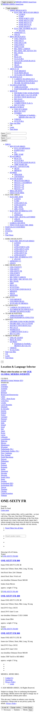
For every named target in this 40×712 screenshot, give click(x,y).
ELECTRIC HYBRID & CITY (25, 28)
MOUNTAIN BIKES (17, 146)
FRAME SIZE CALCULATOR (25, 95)
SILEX (16, 65)
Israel (3, 427)
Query (3, 133)
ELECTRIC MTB (16, 197)
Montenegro (5, 445)
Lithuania (4, 437)
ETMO (21, 16)
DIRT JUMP (18, 154)
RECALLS (18, 99)
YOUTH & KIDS (16, 179)
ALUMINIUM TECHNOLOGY (26, 81)
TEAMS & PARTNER (18, 85)
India (2, 423)
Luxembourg (5, 439)
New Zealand (5, 455)
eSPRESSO (18, 215)
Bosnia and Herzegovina (9, 395)
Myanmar (4, 447)
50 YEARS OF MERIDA (23, 75)
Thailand (4, 489)
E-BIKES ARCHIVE (17, 223)
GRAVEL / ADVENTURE (19, 166)
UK (6, 354)
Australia (4, 389)
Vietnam (4, 495)
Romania (4, 467)
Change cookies (15, 707)
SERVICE (13, 91)
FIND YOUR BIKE (17, 193)
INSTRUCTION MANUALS (25, 97)
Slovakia (4, 473)
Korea (3, 433)
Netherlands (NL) (7, 449)
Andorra (4, 385)
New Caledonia (6, 453)
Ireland (3, 425)
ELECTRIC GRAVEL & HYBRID (22, 217)
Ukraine (4, 491)
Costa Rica (5, 401)
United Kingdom (7, 493)
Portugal (4, 465)
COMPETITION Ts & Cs (23, 103)
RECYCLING (19, 105)
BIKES (8, 144)
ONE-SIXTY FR (20, 43)
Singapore (4, 471)
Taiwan (3, 487)
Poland (3, 463)
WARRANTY (19, 101)
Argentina (4, 387)
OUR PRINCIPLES (21, 73)
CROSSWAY (19, 177)
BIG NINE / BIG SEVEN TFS (25, 51)
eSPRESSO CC (20, 32)
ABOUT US (14, 69)
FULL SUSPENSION (22, 148)
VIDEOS (17, 119)
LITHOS (22, 14)
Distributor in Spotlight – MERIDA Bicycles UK (27, 116)
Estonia (3, 411)
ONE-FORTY (19, 45)
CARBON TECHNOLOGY (24, 79)
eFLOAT (22, 30)
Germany (4, 417)
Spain (3, 479)
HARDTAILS (19, 150)
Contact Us (9, 678)
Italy (2, 429)
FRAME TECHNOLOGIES (24, 83)
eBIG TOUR (19, 209)
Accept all (5, 707)
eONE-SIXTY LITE (26, 20)
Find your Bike (15, 123)
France (3, 415)
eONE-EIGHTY (25, 26)
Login (12, 127)
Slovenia (4, 475)
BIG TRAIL (18, 53)
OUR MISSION (20, 71)
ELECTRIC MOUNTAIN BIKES (26, 12)
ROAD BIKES (15, 156)
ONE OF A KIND (20, 109)
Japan (3, 431)
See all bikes (18, 528)
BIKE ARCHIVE (16, 191)
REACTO (18, 57)
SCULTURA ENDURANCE (24, 61)
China (3, 397)
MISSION (18, 63)
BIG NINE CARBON (22, 49)
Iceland (3, 421)
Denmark (4, 407)
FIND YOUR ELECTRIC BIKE (21, 225)
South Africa (5, 477)
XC (15, 152)
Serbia (3, 469)
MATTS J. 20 (19, 187)
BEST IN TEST (20, 111)
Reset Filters (9, 528)
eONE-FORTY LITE (26, 18)
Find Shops (14, 129)
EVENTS (8, 231)
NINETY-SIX (19, 47)
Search (4, 136)
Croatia (3, 403)
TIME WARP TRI (20, 164)
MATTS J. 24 (19, 185)
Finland (3, 413)
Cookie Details (27, 707)
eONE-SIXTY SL (25, 24)
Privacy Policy (10, 682)
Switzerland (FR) (7, 485)
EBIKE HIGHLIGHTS (18, 10)
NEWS (7, 229)
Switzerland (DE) (7, 483)
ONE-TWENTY (20, 39)
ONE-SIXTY (19, 41)
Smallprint (9, 680)
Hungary (4, 419)
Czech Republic (6, 405)
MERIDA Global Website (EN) (12, 380)
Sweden (4, 481)
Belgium (4, 393)
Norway (4, 459)
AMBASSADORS (21, 87)
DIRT (16, 55)
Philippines (5, 461)
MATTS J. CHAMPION (23, 183)
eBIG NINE (18, 207)
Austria (3, 391)
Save (30, 710)
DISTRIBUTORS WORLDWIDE (26, 93)
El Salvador (5, 409)
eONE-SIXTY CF (25, 22)
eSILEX (17, 35)
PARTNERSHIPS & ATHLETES (26, 89)
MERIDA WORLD (17, 107)
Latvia (3, 435)
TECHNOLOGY (16, 77)
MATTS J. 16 (19, 189)
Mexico (3, 443)
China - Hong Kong (8, 399)
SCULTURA (19, 59)
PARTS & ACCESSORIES (15, 227)
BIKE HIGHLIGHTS (17, 37)
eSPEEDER (18, 221)
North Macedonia (7, 457)
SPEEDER (18, 67)
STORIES (18, 113)
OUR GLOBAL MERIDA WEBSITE (16, 373)
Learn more (5, 510)
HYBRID (13, 172)
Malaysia (4, 441)
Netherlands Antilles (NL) (10, 451)
